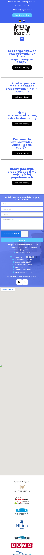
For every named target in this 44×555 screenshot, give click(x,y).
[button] (22, 39)
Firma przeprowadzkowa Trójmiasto (22, 276)
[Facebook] (19, 282)
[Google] (25, 282)
